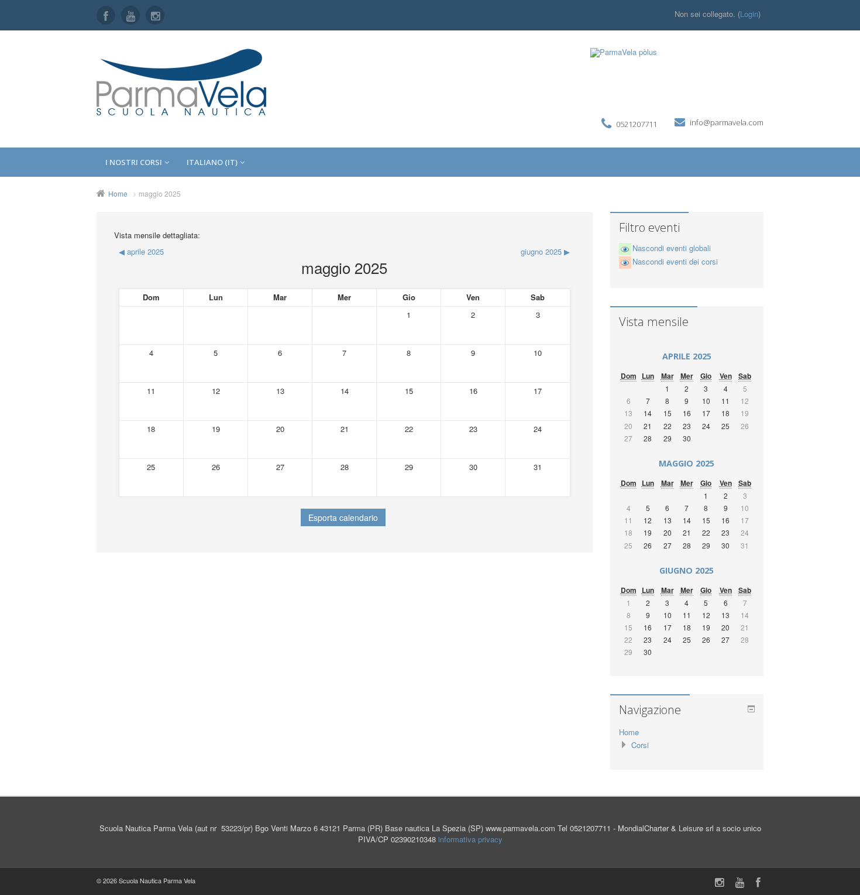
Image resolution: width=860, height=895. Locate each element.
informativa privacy (470, 839)
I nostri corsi (133, 162)
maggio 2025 (160, 193)
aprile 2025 (686, 356)
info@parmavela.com (726, 122)
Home (118, 193)
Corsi (640, 744)
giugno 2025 (686, 570)
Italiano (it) (212, 162)
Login (749, 13)
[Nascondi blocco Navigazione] (751, 708)
